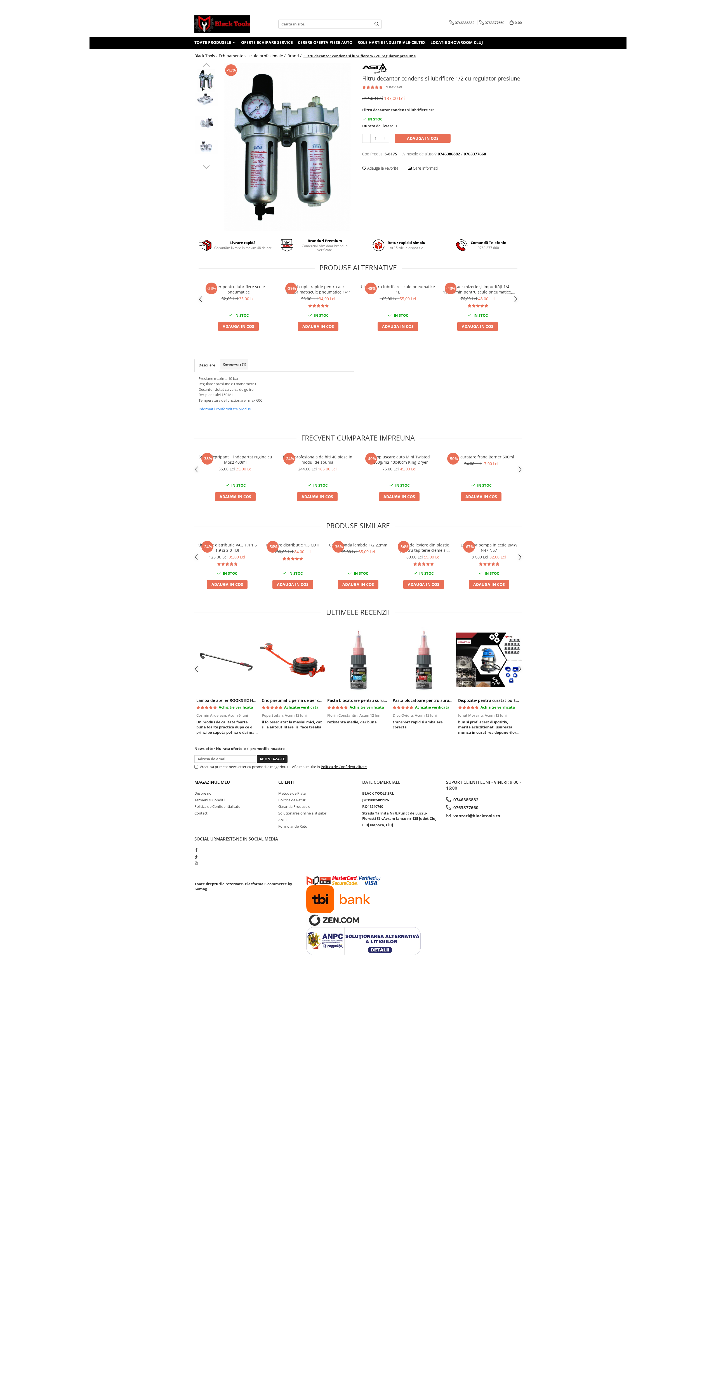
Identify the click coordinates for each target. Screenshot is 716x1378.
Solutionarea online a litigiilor (302, 813)
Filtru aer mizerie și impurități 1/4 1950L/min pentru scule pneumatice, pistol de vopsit (477, 289)
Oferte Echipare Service (267, 42)
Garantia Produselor (295, 806)
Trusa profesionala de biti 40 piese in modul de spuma (317, 459)
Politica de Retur (291, 799)
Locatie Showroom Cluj (456, 42)
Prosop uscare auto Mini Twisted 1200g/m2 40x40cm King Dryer (399, 459)
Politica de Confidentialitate (344, 766)
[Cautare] (377, 24)
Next (206, 166)
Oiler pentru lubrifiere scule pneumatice (238, 289)
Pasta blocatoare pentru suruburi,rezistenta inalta (441, 700)
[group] (287, 147)
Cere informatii (425, 168)
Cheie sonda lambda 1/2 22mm (358, 545)
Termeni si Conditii (209, 799)
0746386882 (465, 799)
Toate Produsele (213, 42)
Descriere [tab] (207, 365)
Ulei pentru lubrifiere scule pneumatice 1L (398, 289)
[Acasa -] (222, 24)
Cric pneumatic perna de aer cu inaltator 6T (303, 700)
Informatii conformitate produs (225, 408)
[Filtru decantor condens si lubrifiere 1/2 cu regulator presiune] (287, 147)
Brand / (295, 55)
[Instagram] (196, 863)
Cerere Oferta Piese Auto (325, 42)
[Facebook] (196, 850)
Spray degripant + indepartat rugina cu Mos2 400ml (235, 459)
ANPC (283, 819)
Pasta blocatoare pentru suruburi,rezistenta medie (376, 700)
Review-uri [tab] (234, 364)
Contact (201, 813)
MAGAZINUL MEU (212, 782)
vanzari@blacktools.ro (476, 815)
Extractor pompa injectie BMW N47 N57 (489, 547)
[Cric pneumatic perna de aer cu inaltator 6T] (292, 660)
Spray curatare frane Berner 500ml (481, 457)
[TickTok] (196, 856)
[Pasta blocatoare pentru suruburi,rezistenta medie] (358, 660)
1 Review (394, 86)
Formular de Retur (293, 826)
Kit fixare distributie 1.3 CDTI (292, 545)
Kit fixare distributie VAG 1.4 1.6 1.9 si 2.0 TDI (227, 547)
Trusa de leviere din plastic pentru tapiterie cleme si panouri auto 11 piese (423, 547)
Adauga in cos (423, 138)
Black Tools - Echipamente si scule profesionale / (240, 55)
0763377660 (465, 807)
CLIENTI (286, 782)
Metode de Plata (292, 793)
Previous (206, 65)
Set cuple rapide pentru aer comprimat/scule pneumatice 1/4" (318, 289)
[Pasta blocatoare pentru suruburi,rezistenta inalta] (423, 660)
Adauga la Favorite (382, 168)
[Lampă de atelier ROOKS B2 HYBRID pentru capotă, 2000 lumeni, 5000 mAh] (227, 660)
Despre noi (203, 793)
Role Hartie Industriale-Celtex (391, 42)
